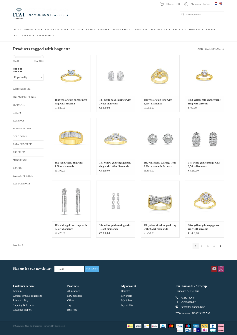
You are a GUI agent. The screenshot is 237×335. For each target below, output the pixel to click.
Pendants (77, 29)
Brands (210, 29)
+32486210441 (188, 302)
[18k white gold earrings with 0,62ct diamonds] (71, 201)
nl (215, 3)
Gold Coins (140, 29)
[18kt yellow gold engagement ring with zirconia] (71, 75)
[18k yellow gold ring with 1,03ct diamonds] (160, 75)
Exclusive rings (24, 35)
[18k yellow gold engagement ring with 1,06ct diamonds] (115, 138)
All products (73, 291)
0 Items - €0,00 (173, 4)
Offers (70, 300)
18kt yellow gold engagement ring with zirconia (71, 102)
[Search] (181, 14)
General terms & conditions (27, 295)
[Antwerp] (41, 13)
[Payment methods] (129, 326)
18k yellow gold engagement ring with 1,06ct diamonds (115, 164)
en (220, 3)
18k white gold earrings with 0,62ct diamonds (71, 227)
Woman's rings (121, 29)
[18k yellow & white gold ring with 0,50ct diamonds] (160, 201)
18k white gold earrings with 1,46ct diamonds (115, 227)
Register (125, 291)
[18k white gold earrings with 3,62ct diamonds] (115, 75)
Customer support (22, 309)
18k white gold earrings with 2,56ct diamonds (204, 164)
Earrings (103, 29)
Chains (90, 29)
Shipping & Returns (23, 305)
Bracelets (179, 29)
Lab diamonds (45, 35)
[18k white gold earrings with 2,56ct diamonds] (204, 138)
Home (17, 29)
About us (17, 291)
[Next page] (220, 246)
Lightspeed (60, 326)
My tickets (126, 300)
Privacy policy (20, 300)
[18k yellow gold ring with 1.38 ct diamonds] (71, 138)
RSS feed (72, 309)
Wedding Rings (33, 29)
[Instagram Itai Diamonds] (221, 269)
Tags (208, 49)
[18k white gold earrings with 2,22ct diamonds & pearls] (160, 138)
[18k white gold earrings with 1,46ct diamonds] (115, 201)
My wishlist (127, 305)
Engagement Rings (56, 29)
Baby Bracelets (160, 29)
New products (74, 295)
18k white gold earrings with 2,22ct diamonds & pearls (160, 164)
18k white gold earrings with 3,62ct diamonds (115, 102)
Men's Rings (196, 29)
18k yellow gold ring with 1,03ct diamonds (158, 102)
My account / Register (201, 4)
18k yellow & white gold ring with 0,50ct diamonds (160, 227)
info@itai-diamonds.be (193, 307)
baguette (218, 49)
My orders (126, 295)
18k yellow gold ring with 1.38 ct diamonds (69, 164)
